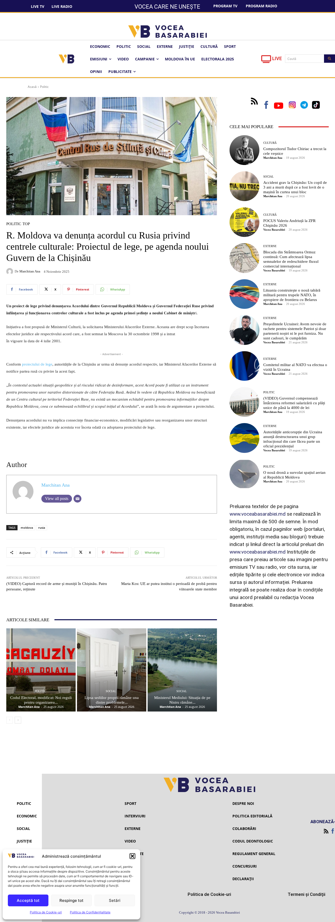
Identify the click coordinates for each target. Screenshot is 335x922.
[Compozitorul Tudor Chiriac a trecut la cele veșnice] (244, 150)
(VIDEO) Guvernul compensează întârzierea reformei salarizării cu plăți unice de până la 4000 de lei (294, 403)
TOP (26, 224)
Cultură (270, 142)
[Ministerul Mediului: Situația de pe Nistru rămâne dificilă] (182, 670)
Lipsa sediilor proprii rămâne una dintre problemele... (112, 700)
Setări (114, 900)
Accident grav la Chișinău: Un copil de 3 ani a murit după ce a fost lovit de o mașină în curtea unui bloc (295, 187)
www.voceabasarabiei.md (258, 514)
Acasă (32, 86)
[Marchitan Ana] (10, 271)
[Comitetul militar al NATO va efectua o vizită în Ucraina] (244, 366)
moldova (27, 528)
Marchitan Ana (29, 271)
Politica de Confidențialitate (90, 912)
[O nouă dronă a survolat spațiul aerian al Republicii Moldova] (244, 474)
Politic (44, 86)
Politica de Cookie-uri (46, 912)
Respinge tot (71, 900)
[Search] (329, 58)
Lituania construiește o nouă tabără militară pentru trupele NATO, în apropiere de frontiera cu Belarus (291, 295)
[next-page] (18, 720)
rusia (41, 528)
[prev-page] (9, 720)
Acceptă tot (28, 900)
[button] (132, 856)
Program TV (225, 5)
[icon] (266, 60)
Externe (270, 246)
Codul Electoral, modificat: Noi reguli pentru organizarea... (41, 700)
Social (111, 691)
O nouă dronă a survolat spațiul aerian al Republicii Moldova (294, 474)
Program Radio (261, 5)
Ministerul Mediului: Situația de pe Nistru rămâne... (182, 700)
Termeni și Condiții (306, 894)
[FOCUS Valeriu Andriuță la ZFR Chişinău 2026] (244, 222)
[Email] (77, 499)
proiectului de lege (37, 364)
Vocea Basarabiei (274, 229)
